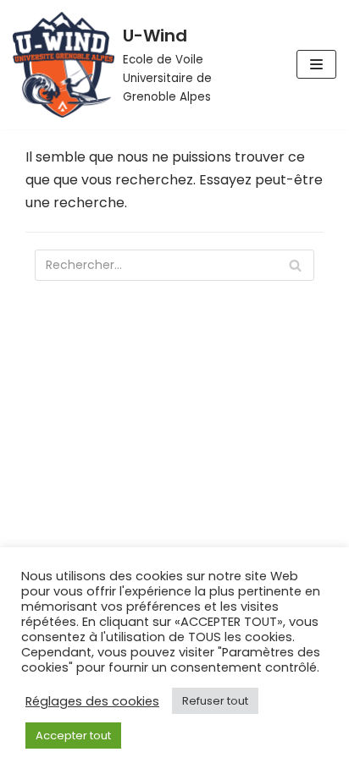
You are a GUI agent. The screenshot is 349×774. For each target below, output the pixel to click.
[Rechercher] (295, 265)
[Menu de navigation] (316, 64)
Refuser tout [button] (215, 701)
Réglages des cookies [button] (92, 701)
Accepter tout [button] (73, 735)
